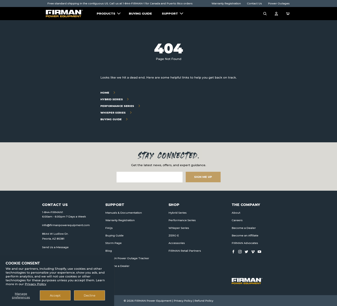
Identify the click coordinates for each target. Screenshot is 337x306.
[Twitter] (246, 251)
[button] (265, 13)
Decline (89, 295)
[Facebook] (233, 251)
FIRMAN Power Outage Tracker (127, 258)
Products (106, 13)
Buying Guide (140, 13)
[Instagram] (240, 251)
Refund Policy (203, 300)
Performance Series (117, 106)
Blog (108, 250)
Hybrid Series (112, 99)
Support (170, 13)
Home (105, 92)
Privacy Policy (35, 284)
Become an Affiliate (245, 235)
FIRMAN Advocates (245, 243)
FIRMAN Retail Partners (184, 250)
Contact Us (254, 3)
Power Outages (279, 3)
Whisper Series (113, 112)
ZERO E (173, 235)
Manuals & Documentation (123, 212)
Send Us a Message (55, 247)
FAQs (109, 228)
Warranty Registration (226, 3)
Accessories (176, 243)
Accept (55, 295)
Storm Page (113, 243)
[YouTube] (259, 251)
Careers (237, 220)
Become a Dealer (117, 266)
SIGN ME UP (203, 177)
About (236, 212)
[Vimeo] (253, 251)
